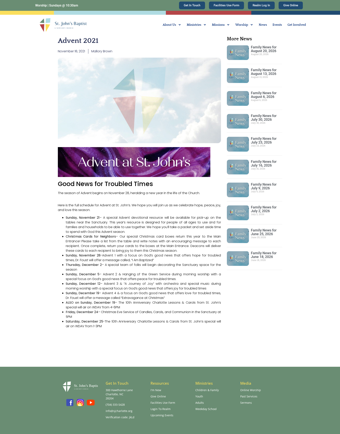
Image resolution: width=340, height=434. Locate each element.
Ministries (194, 25)
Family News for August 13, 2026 (263, 72)
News (263, 25)
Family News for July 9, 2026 (263, 186)
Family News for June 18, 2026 (263, 255)
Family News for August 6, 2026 (263, 95)
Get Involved (296, 25)
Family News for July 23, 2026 (263, 140)
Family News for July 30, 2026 (263, 118)
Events (277, 25)
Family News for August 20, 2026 (263, 49)
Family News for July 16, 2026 (263, 163)
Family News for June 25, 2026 (263, 232)
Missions (218, 25)
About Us (169, 25)
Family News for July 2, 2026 (263, 209)
